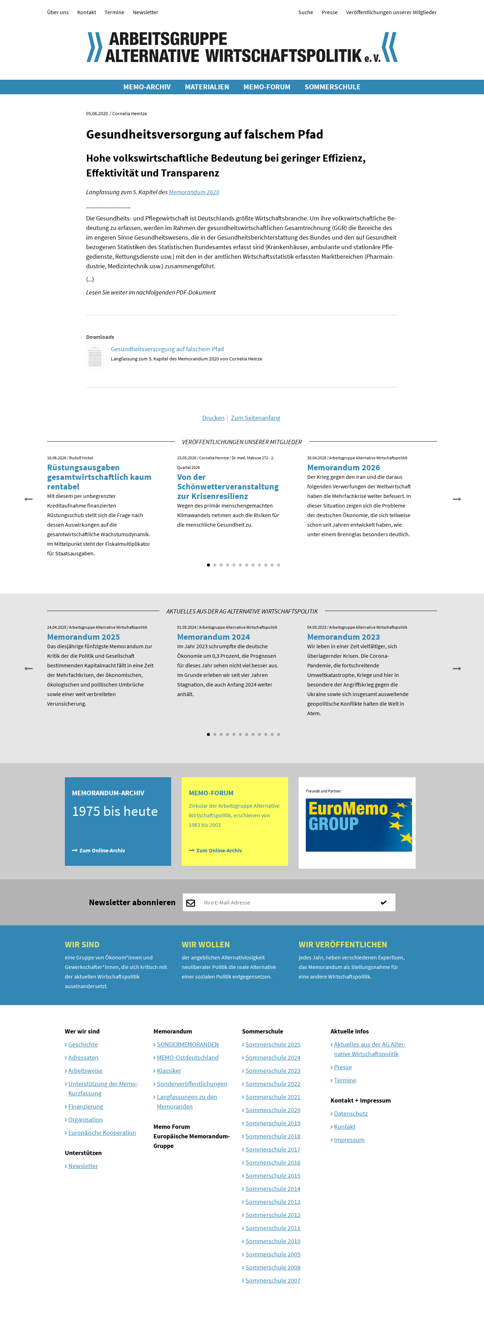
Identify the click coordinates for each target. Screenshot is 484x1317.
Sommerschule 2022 (273, 1084)
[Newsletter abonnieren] (386, 902)
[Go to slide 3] (220, 562)
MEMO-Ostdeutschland (188, 1057)
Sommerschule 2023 (273, 1070)
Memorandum (172, 1031)
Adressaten (83, 1057)
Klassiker (169, 1070)
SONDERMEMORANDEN (188, 1044)
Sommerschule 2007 (273, 1280)
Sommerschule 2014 (273, 1188)
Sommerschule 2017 (273, 1149)
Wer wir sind (82, 1031)
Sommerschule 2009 (273, 1254)
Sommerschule (262, 1031)
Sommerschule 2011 (273, 1228)
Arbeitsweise (85, 1070)
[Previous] (27, 498)
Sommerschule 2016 (273, 1162)
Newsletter (145, 12)
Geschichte (83, 1044)
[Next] (456, 498)
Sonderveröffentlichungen (192, 1084)
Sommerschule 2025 (273, 1044)
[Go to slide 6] (239, 562)
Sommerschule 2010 (273, 1241)
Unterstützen (83, 1153)
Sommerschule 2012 (273, 1215)
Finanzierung (85, 1106)
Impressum (349, 1140)
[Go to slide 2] (214, 562)
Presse (330, 12)
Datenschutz (351, 1113)
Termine (114, 12)
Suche (305, 12)
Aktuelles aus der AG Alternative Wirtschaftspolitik (370, 1049)
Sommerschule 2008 (273, 1267)
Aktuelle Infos (350, 1031)
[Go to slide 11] (271, 562)
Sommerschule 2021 (273, 1097)
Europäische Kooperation (102, 1132)
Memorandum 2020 (194, 192)
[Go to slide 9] (258, 562)
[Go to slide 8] (252, 562)
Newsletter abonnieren (132, 902)
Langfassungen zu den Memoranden (187, 1101)
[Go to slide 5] (233, 562)
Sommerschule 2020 (273, 1110)
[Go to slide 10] (265, 562)
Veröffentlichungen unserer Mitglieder (391, 12)
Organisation (85, 1119)
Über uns (58, 12)
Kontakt (86, 12)
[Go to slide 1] (207, 562)
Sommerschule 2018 (273, 1136)
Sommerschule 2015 (273, 1175)
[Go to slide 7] (245, 562)
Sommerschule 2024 (273, 1057)
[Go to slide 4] (226, 562)
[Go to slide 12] (277, 562)
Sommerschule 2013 (273, 1202)
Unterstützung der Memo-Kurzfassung (103, 1088)
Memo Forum (171, 1126)
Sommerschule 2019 (273, 1123)
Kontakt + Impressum (361, 1100)
